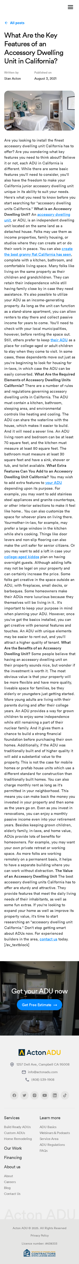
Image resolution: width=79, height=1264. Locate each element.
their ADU (59, 339)
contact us (48, 939)
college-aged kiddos (21, 556)
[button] (69, 7)
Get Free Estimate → (39, 1004)
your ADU (53, 482)
